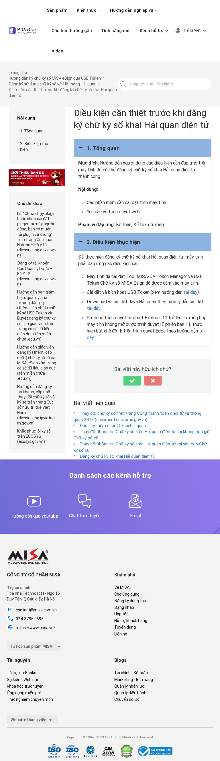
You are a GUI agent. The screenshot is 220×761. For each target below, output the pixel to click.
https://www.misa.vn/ (35, 627)
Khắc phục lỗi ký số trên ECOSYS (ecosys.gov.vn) (34, 436)
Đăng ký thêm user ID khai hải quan (113, 425)
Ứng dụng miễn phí (24, 692)
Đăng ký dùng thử (130, 600)
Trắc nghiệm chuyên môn (30, 699)
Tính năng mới (116, 30)
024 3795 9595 (30, 618)
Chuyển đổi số (127, 699)
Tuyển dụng (125, 627)
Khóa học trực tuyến (25, 686)
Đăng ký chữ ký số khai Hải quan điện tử (117, 456)
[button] (142, 148)
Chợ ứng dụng (127, 594)
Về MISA (121, 587)
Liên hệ (120, 634)
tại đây (190, 292)
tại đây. (94, 308)
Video (57, 51)
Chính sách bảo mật (137, 737)
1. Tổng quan (32, 131)
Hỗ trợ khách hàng (130, 620)
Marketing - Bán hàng (133, 679)
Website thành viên (29, 719)
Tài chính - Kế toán (131, 672)
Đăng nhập (124, 607)
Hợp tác (121, 614)
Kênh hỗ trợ (152, 30)
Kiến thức (87, 10)
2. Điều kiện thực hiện (35, 146)
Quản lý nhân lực (129, 686)
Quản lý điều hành (130, 692)
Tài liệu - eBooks (21, 672)
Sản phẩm (57, 10)
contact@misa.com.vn (36, 610)
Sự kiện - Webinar (22, 679)
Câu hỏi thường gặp (72, 30)
